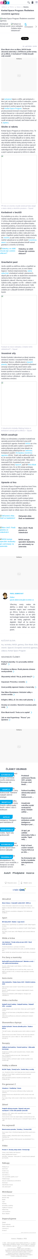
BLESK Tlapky (6, 1069)
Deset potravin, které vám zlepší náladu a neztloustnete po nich (18, 1116)
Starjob (4, 1222)
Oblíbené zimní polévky (9, 1047)
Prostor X (5, 1149)
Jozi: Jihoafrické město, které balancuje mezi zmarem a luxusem (18, 1072)
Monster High (5, 1197)
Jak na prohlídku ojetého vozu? (10, 1176)
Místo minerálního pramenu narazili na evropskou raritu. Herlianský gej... (16, 1078)
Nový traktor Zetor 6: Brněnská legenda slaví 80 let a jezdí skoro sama (18, 1133)
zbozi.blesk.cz (6, 1174)
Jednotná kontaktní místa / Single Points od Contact (18, 1254)
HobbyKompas (6, 1178)
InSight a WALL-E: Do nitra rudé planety (17, 700)
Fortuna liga (26, 1149)
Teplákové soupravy (7, 1207)
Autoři (7, 873)
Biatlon (14, 922)
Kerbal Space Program (13, 108)
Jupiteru (6, 123)
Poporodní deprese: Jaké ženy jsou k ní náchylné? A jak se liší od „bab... (19, 1119)
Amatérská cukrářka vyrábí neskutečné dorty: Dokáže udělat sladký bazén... (18, 1052)
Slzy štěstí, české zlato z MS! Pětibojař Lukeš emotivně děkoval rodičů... (18, 932)
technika (8, 645)
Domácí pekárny (22, 1047)
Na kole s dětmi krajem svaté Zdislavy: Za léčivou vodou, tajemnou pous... (16, 966)
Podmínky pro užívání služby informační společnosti (18, 1250)
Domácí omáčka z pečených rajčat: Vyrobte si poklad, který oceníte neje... (17, 1059)
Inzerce (30, 873)
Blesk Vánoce (6, 903)
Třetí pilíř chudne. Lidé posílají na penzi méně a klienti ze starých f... (18, 1032)
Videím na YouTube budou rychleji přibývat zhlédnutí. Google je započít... (18, 1013)
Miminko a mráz (29, 961)
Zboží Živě (5, 1168)
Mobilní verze (27, 883)
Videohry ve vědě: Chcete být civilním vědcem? (26, 251)
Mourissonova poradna (9, 1129)
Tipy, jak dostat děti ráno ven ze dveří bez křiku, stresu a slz (17, 969)
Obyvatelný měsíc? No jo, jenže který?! (16, 677)
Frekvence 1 (5, 1228)
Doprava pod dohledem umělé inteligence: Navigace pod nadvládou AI (16, 994)
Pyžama (4, 1203)
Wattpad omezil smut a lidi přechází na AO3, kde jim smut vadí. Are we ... (18, 1095)
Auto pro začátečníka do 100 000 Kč (11, 1180)
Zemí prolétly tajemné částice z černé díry (17, 687)
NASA (27, 443)
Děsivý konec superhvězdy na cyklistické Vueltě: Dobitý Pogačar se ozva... (19, 925)
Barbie (3, 1199)
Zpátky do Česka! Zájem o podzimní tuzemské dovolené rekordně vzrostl (16, 1075)
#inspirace (5, 1088)
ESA (35, 645)
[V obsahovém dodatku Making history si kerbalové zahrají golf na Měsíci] (19, 425)
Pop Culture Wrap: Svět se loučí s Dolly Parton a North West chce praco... (19, 1098)
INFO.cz (28, 903)
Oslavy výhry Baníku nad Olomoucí (11, 1152)
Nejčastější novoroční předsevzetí (12, 961)
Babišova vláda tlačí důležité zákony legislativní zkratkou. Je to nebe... (18, 908)
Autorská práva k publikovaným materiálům (19, 1248)
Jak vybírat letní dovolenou (10, 963)
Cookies (29, 1251)
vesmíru (7, 238)
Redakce (20, 1238)
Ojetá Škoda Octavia (7, 1184)
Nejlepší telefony (23, 1004)
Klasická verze (12, 883)
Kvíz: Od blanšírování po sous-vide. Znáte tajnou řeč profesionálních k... (15, 1056)
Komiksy (20, 1129)
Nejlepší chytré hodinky (9, 1004)
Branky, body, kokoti (15, 1149)
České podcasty (6, 1224)
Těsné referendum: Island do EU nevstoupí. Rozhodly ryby (17, 905)
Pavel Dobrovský (17, 593)
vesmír (4, 648)
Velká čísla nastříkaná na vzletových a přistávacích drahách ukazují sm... (17, 1016)
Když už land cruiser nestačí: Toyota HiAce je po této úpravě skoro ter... (17, 987)
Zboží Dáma (5, 1172)
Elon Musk (32, 465)
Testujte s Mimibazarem (8, 1195)
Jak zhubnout (6, 942)
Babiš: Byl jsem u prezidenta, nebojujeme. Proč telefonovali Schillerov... (17, 912)
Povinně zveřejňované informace (19, 1256)
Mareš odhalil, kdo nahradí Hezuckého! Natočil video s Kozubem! (18, 952)
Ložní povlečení (6, 1211)
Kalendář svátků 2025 (18, 903)
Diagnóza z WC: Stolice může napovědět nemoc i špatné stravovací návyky (16, 1114)
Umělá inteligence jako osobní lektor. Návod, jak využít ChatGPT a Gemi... (18, 1009)
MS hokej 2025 (6, 922)
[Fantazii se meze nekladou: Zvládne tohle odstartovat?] (19, 344)
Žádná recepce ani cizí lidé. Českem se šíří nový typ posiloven (18, 1034)
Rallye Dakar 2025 (18, 982)
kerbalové (8, 99)
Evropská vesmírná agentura (26, 648)
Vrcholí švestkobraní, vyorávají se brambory (13, 946)
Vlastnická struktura (24, 1253)
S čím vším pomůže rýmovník (19, 1110)
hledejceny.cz (5, 1166)
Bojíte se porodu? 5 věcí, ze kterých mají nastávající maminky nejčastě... (18, 972)
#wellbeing (13, 1088)
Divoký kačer (16, 1069)
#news (19, 1088)
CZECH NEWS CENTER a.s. (23, 1243)
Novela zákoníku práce (20, 1026)
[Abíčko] (4, 4)
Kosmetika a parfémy (7, 1205)
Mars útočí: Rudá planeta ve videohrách (25, 530)
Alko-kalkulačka (7, 982)
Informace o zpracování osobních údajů (16, 1251)
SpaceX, (18, 465)
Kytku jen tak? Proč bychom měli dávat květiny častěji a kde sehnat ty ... (17, 1091)
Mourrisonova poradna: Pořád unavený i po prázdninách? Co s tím (18, 1139)
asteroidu (28, 450)
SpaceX (11, 648)
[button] (36, 2)
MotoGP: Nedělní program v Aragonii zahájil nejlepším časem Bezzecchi (17, 991)
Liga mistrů (21, 922)
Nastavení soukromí (13, 1253)
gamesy (21, 645)
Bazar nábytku (6, 1213)
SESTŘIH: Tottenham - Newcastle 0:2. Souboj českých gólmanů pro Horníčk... (18, 1157)
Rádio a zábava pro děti (8, 1226)
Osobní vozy (5, 1170)
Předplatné (18, 873)
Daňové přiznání (7, 1026)
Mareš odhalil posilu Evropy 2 (9, 1154)
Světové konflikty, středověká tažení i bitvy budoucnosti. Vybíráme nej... (16, 1136)
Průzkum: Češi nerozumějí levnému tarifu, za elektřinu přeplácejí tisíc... (18, 949)
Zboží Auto (5, 1182)
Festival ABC (28, 1129)
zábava (4, 651)
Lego (3, 1201)
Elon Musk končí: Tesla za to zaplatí (15, 712)
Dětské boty (5, 1209)
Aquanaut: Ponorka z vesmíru (13, 682)
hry (2, 645)
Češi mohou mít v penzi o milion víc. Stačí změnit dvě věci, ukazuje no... (17, 1037)
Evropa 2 (4, 1230)
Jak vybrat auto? (6, 1186)
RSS (25, 1238)
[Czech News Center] (23, 889)
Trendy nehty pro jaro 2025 (19, 942)
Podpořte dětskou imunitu (10, 1108)
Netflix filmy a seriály (27, 1069)
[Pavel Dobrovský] (5, 599)
